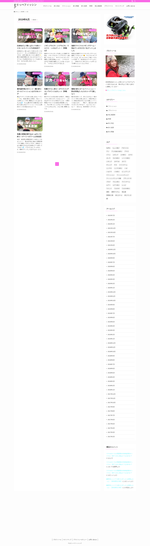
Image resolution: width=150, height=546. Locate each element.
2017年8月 (111, 411)
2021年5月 (111, 241)
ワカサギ (116, 188)
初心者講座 (111, 115)
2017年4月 (111, 428)
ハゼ (126, 168)
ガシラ (108, 158)
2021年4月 (111, 245)
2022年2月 (111, 220)
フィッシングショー (123, 175)
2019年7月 (111, 313)
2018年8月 (111, 360)
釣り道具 (111, 127)
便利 (107, 192)
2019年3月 (111, 330)
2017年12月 (112, 394)
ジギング (109, 161)
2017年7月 (111, 415)
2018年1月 (111, 390)
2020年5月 (111, 271)
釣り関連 (111, 132)
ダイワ (124, 161)
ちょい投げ (116, 148)
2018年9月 (111, 356)
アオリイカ (125, 148)
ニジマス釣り (118, 168)
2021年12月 (112, 228)
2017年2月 (111, 436)
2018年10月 (112, 351)
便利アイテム (115, 192)
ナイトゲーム (123, 165)
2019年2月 (111, 334)
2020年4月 (111, 275)
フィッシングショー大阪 (113, 178)
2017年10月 (112, 402)
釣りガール (119, 195)
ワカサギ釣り (126, 188)
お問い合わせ (93, 539)
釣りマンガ (128, 195)
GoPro (108, 148)
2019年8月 (111, 309)
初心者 (124, 192)
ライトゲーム (126, 182)
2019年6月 (111, 317)
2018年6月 (111, 368)
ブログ (108, 182)
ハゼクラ (109, 171)
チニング (109, 165)
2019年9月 (111, 305)
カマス (130, 155)
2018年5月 (111, 373)
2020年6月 (111, 266)
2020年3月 (111, 279)
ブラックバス (127, 178)
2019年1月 (111, 339)
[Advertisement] (75, 515)
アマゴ (127, 151)
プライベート (112, 110)
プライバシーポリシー (80, 539)
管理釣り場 (109, 195)
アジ (107, 151)
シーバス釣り (126, 158)
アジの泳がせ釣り (117, 151)
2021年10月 (112, 232)
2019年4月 (111, 326)
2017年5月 (111, 424)
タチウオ (116, 161)
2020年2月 (111, 283)
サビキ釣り (116, 158)
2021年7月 (111, 237)
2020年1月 (111, 288)
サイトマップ (67, 539)
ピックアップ (126, 171)
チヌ (115, 165)
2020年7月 (111, 262)
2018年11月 (111, 347)
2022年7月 (111, 215)
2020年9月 (111, 258)
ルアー (108, 185)
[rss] (132, 1)
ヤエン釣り (116, 182)
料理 (109, 119)
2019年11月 (111, 296)
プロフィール (57, 539)
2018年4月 (111, 377)
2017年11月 (111, 398)
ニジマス (109, 168)
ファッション (112, 106)
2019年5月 (111, 322)
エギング (115, 155)
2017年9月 (111, 407)
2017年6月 (111, 419)
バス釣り (116, 171)
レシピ (124, 185)
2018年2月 (111, 385)
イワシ (108, 155)
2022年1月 (111, 224)
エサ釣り (123, 155)
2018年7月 (111, 364)
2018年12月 (112, 343)
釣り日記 (111, 123)
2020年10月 (112, 253)
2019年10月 (112, 300)
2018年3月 (111, 381)
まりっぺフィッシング (25, 5)
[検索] (135, 1)
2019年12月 (112, 292)
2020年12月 (112, 249)
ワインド (109, 188)
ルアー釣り (116, 185)
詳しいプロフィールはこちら (116, 90)
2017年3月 (111, 432)
